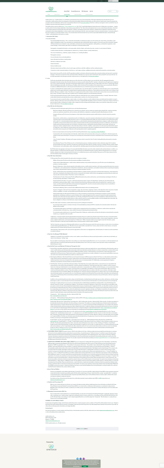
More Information (76, 466)
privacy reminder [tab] (89, 14)
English (110, 0)
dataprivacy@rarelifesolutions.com (103, 337)
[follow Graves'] (77, 459)
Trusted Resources (75, 11)
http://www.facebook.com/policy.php (58, 295)
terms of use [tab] (57, 14)
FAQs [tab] (49, 14)
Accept (85, 466)
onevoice (82, 428)
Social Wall (66, 11)
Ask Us (91, 11)
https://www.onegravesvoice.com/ (69, 26)
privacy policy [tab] (67, 14)
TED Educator (85, 11)
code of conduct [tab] (77, 14)
